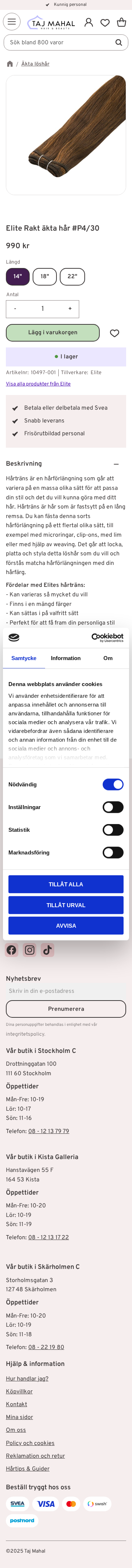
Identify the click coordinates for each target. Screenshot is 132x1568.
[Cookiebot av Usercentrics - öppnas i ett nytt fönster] (93, 638)
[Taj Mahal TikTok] (47, 950)
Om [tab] (108, 658)
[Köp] (53, 333)
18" (45, 276)
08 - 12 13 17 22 (48, 1237)
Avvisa (66, 926)
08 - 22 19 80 (46, 1347)
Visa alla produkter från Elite (38, 384)
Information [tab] (66, 658)
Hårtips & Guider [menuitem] (28, 1469)
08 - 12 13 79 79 (48, 1131)
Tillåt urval (66, 905)
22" (72, 276)
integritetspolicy (25, 1034)
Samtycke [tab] (23, 658)
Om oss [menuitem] (16, 1430)
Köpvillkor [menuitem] (19, 1392)
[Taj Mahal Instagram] (29, 950)
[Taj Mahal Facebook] (11, 950)
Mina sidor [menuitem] (19, 1417)
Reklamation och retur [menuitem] (35, 1456)
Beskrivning (24, 464)
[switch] (113, 807)
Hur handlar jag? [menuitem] (27, 1379)
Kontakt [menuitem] (16, 1404)
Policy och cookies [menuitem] (30, 1443)
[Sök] (119, 42)
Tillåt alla (66, 884)
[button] (12, 21)
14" (18, 276)
